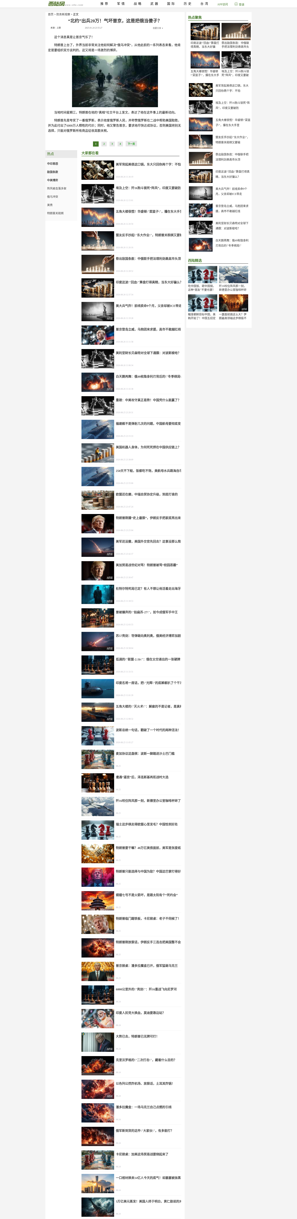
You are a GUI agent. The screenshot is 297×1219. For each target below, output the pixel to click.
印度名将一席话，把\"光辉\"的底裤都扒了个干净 (149, 683)
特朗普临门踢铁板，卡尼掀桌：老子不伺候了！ (148, 918)
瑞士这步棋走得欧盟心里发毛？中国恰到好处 (147, 824)
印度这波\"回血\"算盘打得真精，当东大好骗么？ (205, 46)
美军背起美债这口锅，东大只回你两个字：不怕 (148, 164)
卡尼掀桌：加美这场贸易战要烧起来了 (142, 1154)
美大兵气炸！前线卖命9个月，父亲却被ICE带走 (149, 306)
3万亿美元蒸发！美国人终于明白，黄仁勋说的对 (149, 1201)
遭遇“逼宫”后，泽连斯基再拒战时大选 (142, 777)
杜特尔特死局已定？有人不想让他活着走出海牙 (148, 588)
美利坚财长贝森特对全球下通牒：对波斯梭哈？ (148, 353)
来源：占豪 (56, 28)
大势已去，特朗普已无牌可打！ (137, 1036)
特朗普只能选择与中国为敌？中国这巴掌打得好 (148, 871)
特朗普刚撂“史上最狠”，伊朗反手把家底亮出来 (148, 518)
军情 (121, 4)
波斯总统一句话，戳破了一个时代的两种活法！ (148, 730)
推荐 (104, 4)
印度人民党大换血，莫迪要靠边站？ (140, 1013)
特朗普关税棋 (55, 213)
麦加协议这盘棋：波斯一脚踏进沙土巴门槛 (145, 753)
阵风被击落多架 (56, 188)
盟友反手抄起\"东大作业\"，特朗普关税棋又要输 (149, 235)
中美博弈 (52, 180)
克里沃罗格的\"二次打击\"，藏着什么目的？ (146, 1060)
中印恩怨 (52, 163)
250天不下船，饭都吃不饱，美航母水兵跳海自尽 (149, 471)
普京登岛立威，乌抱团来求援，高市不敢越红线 (148, 329)
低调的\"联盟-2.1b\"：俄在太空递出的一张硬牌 (148, 659)
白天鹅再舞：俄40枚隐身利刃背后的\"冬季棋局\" (149, 376)
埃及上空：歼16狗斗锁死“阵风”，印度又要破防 (235, 75)
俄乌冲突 (52, 196)
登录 (241, 4)
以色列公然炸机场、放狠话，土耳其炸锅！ (145, 1083)
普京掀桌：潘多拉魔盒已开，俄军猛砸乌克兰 (147, 965)
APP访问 (222, 4)
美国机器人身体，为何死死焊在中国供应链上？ (148, 447)
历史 (188, 4)
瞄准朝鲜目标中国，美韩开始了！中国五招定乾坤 (202, 318)
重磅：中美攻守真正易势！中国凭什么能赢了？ (148, 400)
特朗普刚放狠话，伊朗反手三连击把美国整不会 (148, 942)
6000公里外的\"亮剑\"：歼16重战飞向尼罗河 (146, 989)
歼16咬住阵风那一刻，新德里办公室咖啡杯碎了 (232, 290)
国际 (171, 4)
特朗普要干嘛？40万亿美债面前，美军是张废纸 (148, 848)
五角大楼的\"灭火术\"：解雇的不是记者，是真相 (149, 706)
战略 (138, 4)
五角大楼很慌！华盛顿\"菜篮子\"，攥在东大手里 (205, 75)
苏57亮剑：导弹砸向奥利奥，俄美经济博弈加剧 (148, 636)
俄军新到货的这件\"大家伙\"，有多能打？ (145, 1130)
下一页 (131, 144)
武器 (154, 4)
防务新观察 (63, 14)
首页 (50, 14)
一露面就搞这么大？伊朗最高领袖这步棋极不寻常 (232, 318)
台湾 (204, 4)
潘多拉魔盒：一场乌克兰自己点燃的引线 (144, 1107)
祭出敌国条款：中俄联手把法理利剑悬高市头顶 (235, 46)
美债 (50, 205)
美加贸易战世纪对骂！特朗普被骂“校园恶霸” (147, 565)
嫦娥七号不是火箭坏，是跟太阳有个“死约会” (147, 895)
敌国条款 (52, 171)
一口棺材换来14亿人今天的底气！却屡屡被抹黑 (148, 1178)
